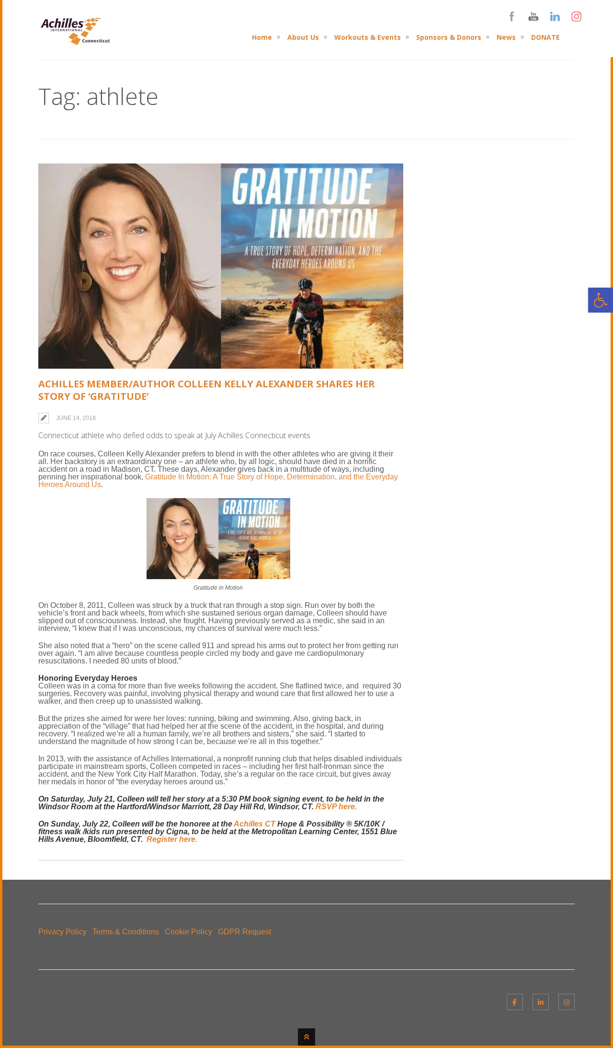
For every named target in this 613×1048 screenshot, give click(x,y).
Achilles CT (254, 824)
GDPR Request (244, 932)
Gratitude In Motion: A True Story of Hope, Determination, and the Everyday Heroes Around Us (218, 481)
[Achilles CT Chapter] (75, 39)
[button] (600, 300)
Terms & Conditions (125, 932)
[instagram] (566, 1002)
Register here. (172, 839)
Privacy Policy (62, 932)
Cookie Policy (188, 932)
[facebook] (515, 1002)
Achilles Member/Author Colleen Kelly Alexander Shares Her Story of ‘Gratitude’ (206, 390)
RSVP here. (336, 807)
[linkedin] (541, 1002)
